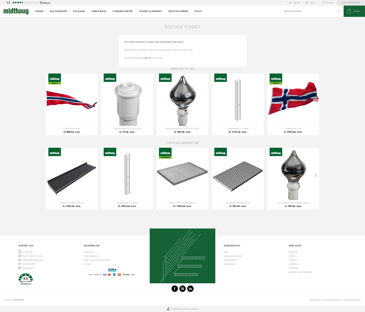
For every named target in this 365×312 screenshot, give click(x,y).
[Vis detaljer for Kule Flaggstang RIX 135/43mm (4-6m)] (293, 179)
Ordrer (292, 256)
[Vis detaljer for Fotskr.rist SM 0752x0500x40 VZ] (182, 179)
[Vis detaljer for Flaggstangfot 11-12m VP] (238, 104)
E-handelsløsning (177, 309)
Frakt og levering (91, 256)
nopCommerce (18, 300)
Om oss (87, 264)
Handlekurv (294, 264)
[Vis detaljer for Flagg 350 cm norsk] (293, 104)
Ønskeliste (293, 268)
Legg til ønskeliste (89, 118)
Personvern (89, 252)
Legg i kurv (69, 118)
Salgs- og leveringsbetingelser (97, 260)
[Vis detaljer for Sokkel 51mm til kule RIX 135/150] (127, 104)
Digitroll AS (194, 309)
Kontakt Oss (229, 264)
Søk (338, 11)
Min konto (293, 252)
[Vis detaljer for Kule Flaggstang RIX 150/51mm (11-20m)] (182, 104)
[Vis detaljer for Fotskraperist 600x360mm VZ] (238, 179)
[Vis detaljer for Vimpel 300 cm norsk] (72, 104)
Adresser (293, 260)
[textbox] (307, 11)
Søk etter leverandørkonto (300, 272)
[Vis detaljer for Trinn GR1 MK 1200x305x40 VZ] (72, 179)
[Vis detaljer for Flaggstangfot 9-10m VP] (127, 179)
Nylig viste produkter (233, 256)
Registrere (296, 3)
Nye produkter (230, 260)
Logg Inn (313, 3)
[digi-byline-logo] (169, 309)
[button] (29, 2)
